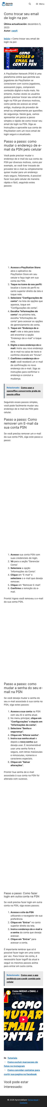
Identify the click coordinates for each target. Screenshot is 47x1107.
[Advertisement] (23, 214)
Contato (23, 1102)
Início (7, 38)
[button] (29, 4)
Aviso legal (33, 1100)
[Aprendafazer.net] (7, 4)
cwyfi (14, 30)
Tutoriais (12, 1058)
